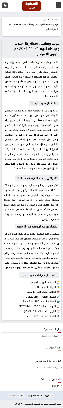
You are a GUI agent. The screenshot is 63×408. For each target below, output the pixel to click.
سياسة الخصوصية (35, 395)
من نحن (12, 395)
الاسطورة (53, 62)
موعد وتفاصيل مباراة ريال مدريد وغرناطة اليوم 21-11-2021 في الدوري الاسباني (36, 49)
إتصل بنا (21, 395)
